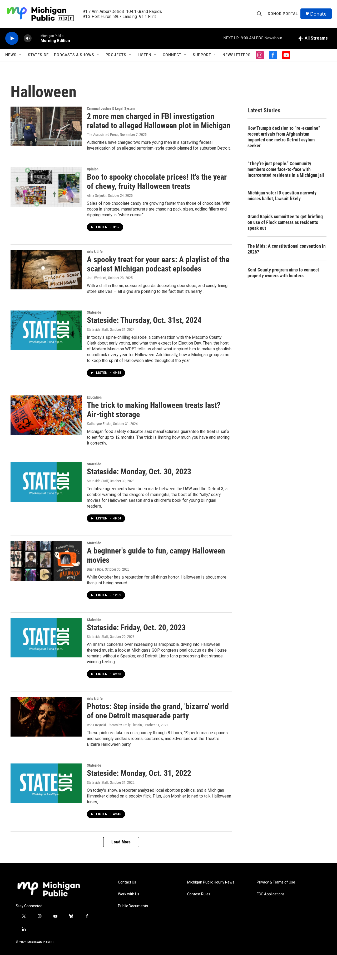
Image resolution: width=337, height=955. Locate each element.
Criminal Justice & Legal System (111, 108)
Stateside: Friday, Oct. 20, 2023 (136, 627)
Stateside (38, 55)
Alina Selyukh (96, 195)
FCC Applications (271, 894)
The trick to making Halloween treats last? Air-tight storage (153, 409)
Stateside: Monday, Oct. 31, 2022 (139, 773)
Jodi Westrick (96, 278)
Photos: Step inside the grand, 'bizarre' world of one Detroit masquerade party (158, 711)
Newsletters (236, 55)
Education (94, 397)
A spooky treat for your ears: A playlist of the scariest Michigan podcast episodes (158, 264)
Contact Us (127, 882)
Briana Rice (95, 569)
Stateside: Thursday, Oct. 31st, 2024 (144, 320)
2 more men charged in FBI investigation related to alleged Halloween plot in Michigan (158, 121)
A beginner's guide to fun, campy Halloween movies (156, 555)
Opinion (92, 169)
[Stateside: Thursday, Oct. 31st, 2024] (46, 330)
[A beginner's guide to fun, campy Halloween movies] (46, 561)
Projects (116, 55)
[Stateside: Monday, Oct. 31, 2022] (46, 783)
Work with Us (128, 894)
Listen (144, 55)
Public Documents (133, 906)
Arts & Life (95, 252)
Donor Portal (283, 14)
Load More (121, 841)
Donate (318, 14)
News (11, 55)
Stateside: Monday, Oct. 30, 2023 (139, 471)
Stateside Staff (97, 329)
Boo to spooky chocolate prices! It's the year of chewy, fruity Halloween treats (157, 181)
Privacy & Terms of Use (276, 882)
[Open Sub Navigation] (20, 55)
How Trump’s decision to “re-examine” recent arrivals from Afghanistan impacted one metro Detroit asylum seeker (283, 136)
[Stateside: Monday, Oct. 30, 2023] (46, 482)
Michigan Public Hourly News (210, 882)
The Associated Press (102, 134)
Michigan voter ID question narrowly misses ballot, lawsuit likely (281, 195)
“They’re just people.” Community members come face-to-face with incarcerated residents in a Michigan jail (285, 169)
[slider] (36, 38)
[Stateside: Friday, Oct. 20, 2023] (46, 637)
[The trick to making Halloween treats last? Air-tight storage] (46, 415)
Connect (172, 55)
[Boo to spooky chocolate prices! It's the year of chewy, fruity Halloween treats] (46, 187)
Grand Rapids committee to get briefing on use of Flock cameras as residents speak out (285, 222)
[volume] (27, 38)
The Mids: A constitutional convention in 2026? (286, 249)
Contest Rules (198, 894)
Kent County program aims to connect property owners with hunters (283, 272)
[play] (12, 38)
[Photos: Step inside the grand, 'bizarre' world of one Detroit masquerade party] (46, 716)
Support (202, 55)
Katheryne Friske (99, 424)
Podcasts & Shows (74, 55)
